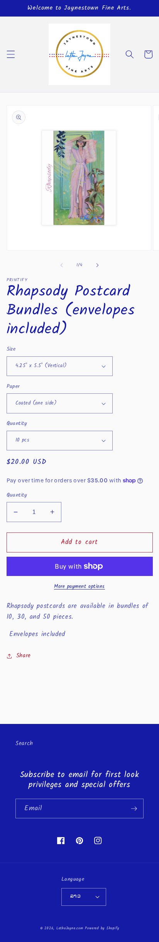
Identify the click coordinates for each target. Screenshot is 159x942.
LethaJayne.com (69, 928)
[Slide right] (97, 265)
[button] (10, 54)
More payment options (79, 586)
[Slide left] (61, 265)
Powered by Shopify (102, 928)
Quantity (17, 424)
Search (24, 743)
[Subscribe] (134, 809)
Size (11, 350)
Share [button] (23, 655)
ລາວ (75, 896)
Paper (13, 387)
